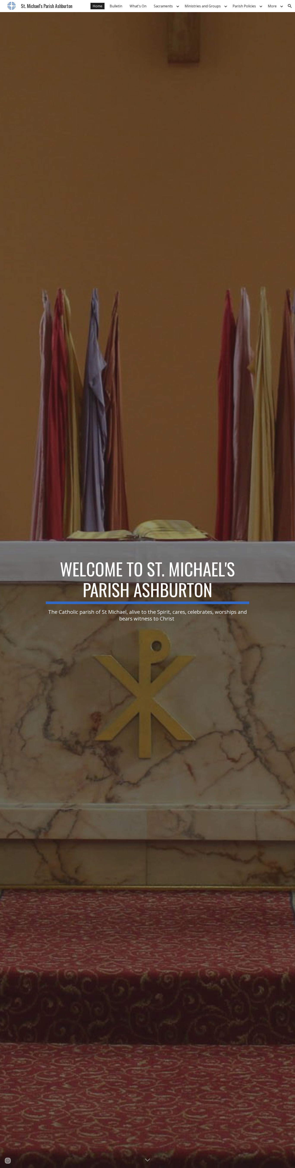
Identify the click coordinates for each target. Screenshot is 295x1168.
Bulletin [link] (116, 6)
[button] (290, 6)
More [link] (272, 6)
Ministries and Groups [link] (203, 6)
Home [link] (97, 6)
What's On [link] (138, 6)
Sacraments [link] (163, 6)
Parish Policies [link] (244, 6)
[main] (147, 590)
